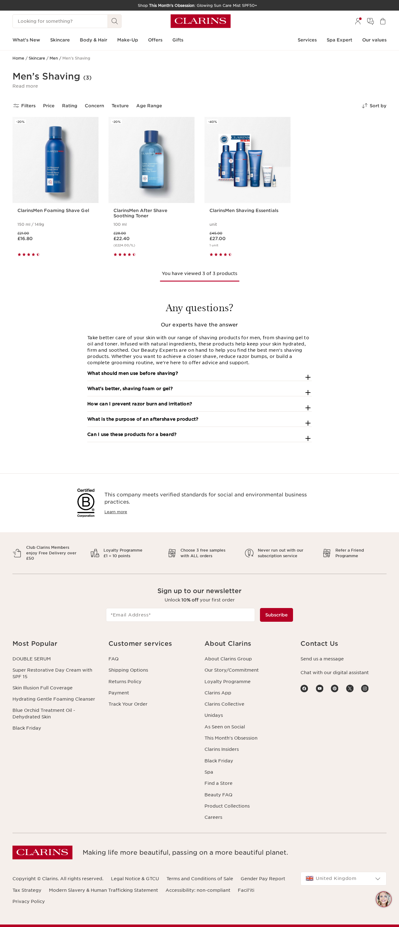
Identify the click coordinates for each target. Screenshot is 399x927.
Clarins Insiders (221, 749)
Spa (208, 772)
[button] (25, 86)
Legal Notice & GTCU (135, 878)
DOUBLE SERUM (31, 658)
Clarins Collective (224, 704)
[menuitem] (358, 21)
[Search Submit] (115, 21)
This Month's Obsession (230, 738)
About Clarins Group (228, 658)
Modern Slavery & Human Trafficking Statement (103, 890)
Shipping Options (128, 670)
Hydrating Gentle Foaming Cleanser (53, 699)
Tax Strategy (26, 890)
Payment (118, 692)
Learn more (115, 511)
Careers (213, 817)
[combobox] (343, 879)
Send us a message (322, 658)
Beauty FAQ (218, 794)
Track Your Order (127, 704)
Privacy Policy (28, 901)
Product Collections (227, 806)
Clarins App (217, 692)
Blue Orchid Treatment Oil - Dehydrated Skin (43, 713)
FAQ (113, 658)
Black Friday (26, 728)
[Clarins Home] (201, 21)
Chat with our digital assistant (334, 672)
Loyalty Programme (227, 681)
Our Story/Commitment (231, 670)
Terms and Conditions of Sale (199, 878)
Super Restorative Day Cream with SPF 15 (52, 673)
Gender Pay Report (263, 878)
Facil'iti (246, 890)
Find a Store (218, 783)
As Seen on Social (224, 726)
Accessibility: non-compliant (198, 890)
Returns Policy (125, 681)
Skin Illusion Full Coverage (42, 687)
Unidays (213, 715)
